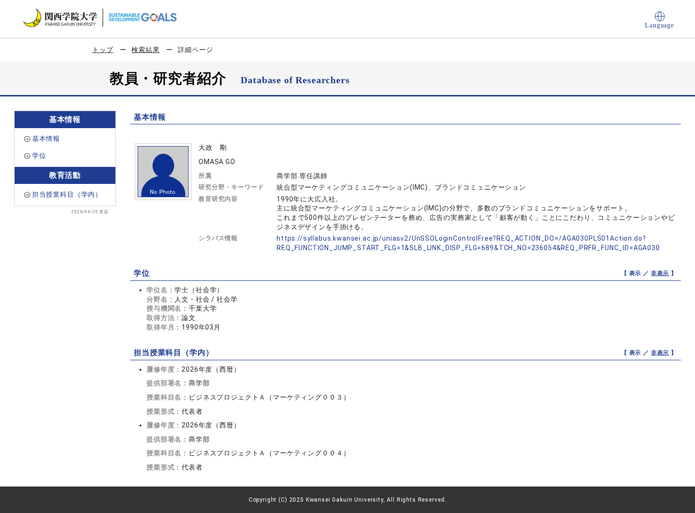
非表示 (660, 273)
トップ (102, 49)
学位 (39, 155)
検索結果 (145, 49)
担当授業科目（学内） (67, 194)
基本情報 (46, 138)
